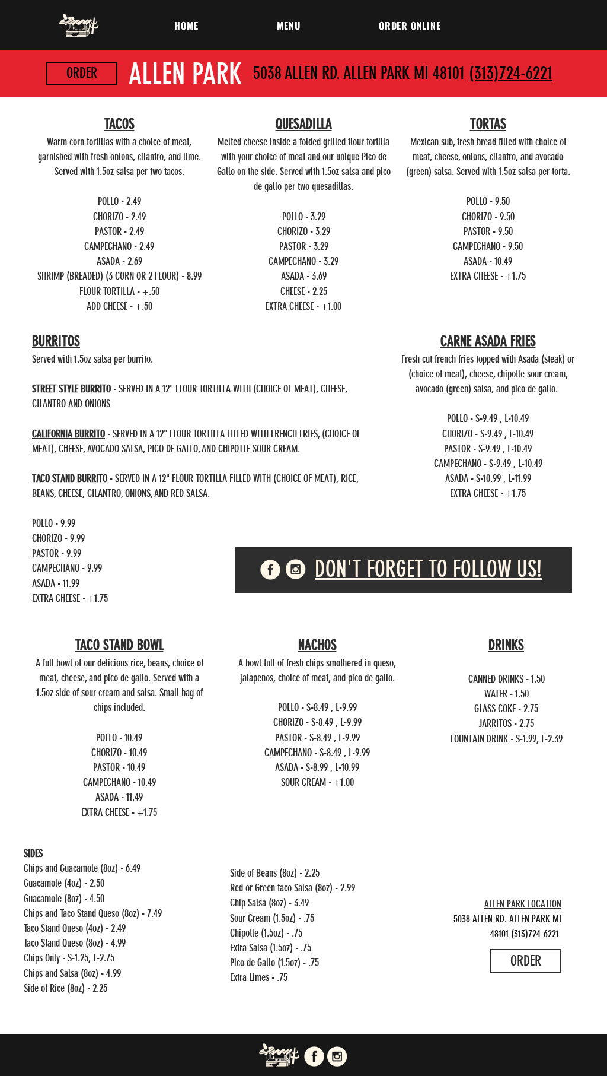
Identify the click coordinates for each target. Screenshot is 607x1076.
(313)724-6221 (510, 73)
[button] (288, 25)
